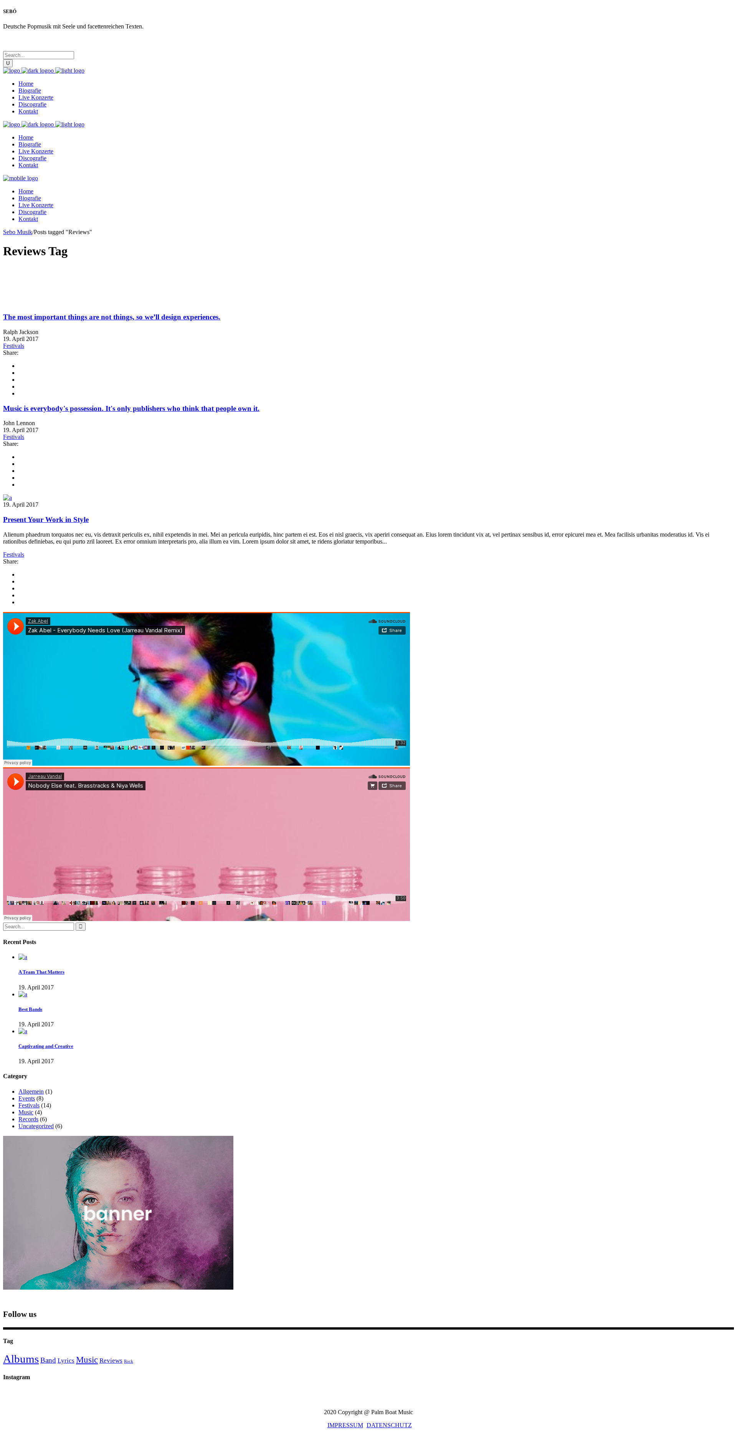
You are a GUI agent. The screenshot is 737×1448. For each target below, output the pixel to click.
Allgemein (31, 1091)
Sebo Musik (17, 232)
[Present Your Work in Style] (7, 497)
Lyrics (66, 1360)
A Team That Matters (41, 972)
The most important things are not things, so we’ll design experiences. (111, 317)
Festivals (13, 345)
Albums (21, 1359)
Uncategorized (36, 1126)
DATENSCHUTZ (389, 1425)
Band (48, 1360)
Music (25, 1112)
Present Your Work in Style (46, 519)
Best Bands (30, 1009)
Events (26, 1098)
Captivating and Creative (45, 1046)
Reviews (110, 1360)
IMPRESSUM (345, 1425)
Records (28, 1119)
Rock (128, 1361)
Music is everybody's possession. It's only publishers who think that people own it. (131, 408)
